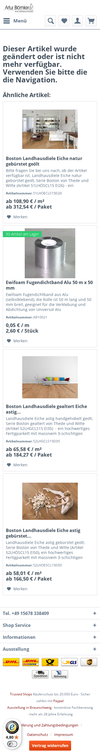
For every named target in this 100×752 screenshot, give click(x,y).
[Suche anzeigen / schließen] (50, 20)
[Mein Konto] (77, 20)
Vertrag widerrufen (50, 745)
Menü (20, 20)
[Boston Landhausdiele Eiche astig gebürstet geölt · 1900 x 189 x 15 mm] (50, 501)
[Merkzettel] (63, 20)
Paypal (58, 700)
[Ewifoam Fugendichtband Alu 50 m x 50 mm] (50, 253)
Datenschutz (37, 734)
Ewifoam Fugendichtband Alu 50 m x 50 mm (49, 285)
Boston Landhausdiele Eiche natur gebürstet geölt (44, 161)
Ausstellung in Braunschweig (29, 707)
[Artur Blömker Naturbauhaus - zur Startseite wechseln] (18, 7)
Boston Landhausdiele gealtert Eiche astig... (46, 409)
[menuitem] (14, 20)
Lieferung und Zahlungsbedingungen (48, 725)
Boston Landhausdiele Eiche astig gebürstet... (43, 533)
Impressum (63, 734)
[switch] (12, 744)
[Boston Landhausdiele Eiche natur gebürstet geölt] (50, 129)
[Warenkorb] (91, 20)
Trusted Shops (21, 694)
